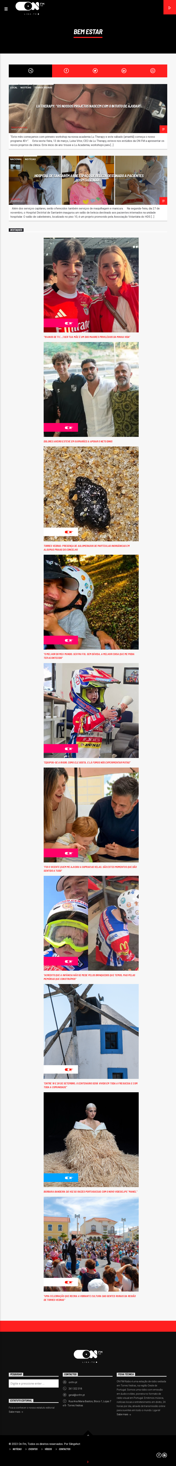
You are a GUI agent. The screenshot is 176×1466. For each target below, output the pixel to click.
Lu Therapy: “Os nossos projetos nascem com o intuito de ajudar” (88, 106)
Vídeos (48, 1449)
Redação (15, 199)
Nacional (16, 159)
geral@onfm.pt (77, 1395)
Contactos (64, 1449)
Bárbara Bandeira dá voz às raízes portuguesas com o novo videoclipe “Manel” (91, 1191)
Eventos (33, 1449)
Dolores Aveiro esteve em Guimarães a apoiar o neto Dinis (78, 441)
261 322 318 (75, 1388)
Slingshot (74, 1444)
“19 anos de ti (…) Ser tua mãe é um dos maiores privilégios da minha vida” (87, 336)
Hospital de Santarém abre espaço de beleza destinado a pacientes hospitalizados (88, 177)
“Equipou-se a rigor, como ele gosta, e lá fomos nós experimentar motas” (87, 762)
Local (13, 87)
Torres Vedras (43, 87)
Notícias (25, 87)
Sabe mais (123, 1414)
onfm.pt (73, 1382)
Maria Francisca (19, 127)
